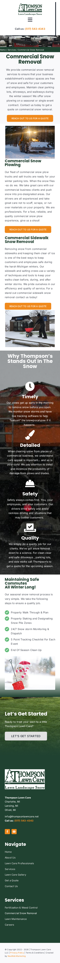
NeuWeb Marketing (17, 956)
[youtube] (14, 831)
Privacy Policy (17, 952)
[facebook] (7, 831)
